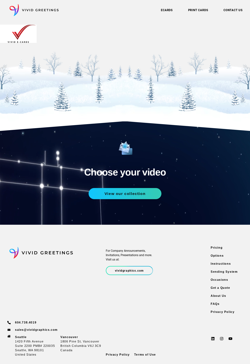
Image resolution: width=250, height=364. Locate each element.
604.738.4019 (25, 322)
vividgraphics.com (129, 270)
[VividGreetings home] (33, 10)
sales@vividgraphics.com (36, 329)
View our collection (125, 193)
